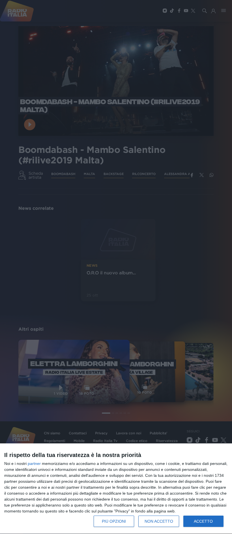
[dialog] (116, 489)
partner (34, 463)
